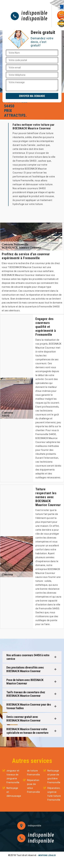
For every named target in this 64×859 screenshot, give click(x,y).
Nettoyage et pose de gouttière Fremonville (53, 776)
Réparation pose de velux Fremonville (33, 786)
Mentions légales (47, 855)
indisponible (34, 13)
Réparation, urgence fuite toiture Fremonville (54, 794)
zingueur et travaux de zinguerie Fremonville (13, 776)
